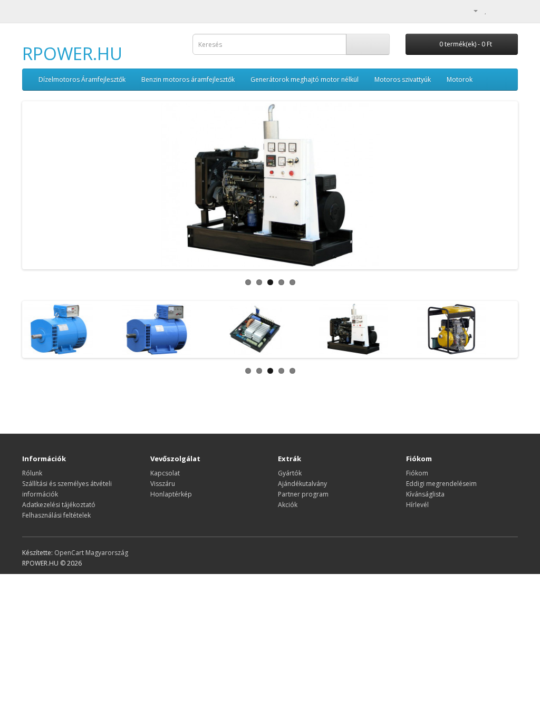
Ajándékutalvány (302, 483)
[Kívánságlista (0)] (486, 10)
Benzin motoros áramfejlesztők (188, 79)
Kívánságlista (425, 494)
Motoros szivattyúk (402, 79)
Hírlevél (417, 504)
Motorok (459, 79)
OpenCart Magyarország (91, 552)
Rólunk (32, 473)
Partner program (303, 494)
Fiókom (417, 473)
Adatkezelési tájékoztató (58, 504)
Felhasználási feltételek (56, 515)
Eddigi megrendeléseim (441, 483)
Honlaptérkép (171, 494)
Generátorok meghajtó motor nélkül (304, 79)
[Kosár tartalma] (497, 10)
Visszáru (162, 483)
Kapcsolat (165, 473)
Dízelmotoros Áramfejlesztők (82, 79)
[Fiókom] (471, 10)
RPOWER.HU (72, 53)
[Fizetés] (510, 10)
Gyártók (290, 473)
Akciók (287, 504)
